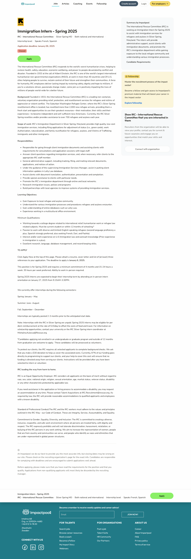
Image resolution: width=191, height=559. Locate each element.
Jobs (55, 3)
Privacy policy (141, 540)
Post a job (101, 529)
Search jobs (64, 529)
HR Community (104, 536)
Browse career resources (70, 533)
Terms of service (142, 544)
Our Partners (103, 540)
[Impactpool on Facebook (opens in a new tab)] (25, 550)
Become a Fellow (67, 540)
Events (89, 3)
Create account (129, 3)
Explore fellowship (133, 103)
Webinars (63, 548)
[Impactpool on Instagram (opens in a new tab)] (41, 550)
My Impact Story (66, 544)
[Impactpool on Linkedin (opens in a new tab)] (33, 550)
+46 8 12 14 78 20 (29, 524)
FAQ (137, 536)
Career (138, 529)
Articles (65, 3)
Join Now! (132, 514)
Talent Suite (102, 533)
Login (144, 3)
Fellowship (102, 3)
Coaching (77, 3)
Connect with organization (147, 149)
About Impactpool (143, 533)
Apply (29, 58)
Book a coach (65, 536)
